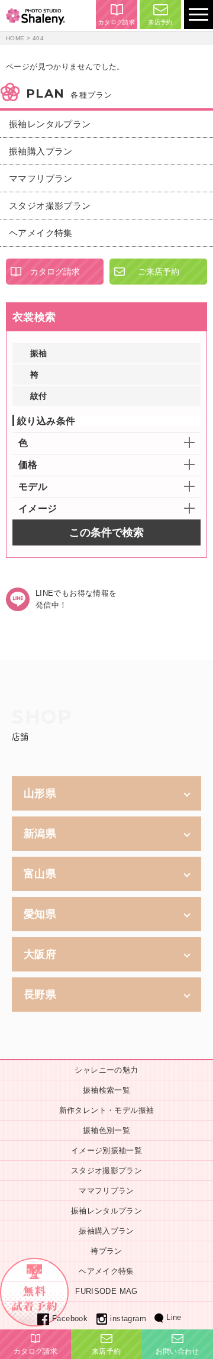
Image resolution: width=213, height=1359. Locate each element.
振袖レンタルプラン (50, 124)
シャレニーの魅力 (106, 1070)
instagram (128, 1318)
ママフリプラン (41, 178)
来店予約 (160, 22)
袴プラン (106, 1251)
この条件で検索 (106, 532)
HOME (15, 38)
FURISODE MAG (106, 1291)
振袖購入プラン (41, 151)
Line (174, 1317)
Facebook (70, 1318)
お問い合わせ (177, 1351)
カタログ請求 (116, 22)
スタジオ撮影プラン (50, 206)
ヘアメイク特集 (41, 233)
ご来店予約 (158, 271)
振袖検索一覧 (106, 1090)
